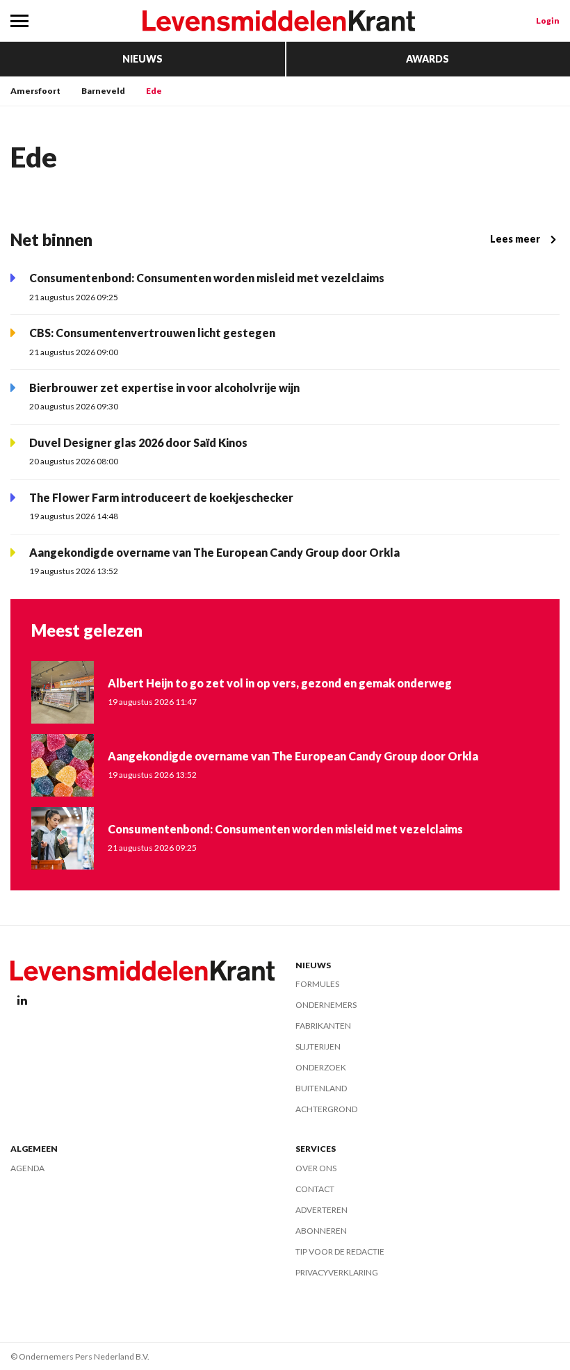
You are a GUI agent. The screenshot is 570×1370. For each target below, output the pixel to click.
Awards (427, 59)
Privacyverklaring (336, 1272)
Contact (314, 1189)
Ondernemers (326, 1005)
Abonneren (321, 1230)
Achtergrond (326, 1109)
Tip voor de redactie (339, 1251)
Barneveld (103, 90)
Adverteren (321, 1210)
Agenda (27, 1168)
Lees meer (515, 239)
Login (548, 20)
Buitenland (321, 1088)
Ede (154, 90)
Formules (317, 984)
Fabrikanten (323, 1025)
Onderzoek (320, 1067)
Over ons (315, 1168)
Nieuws (142, 59)
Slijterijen (318, 1046)
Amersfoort (35, 90)
